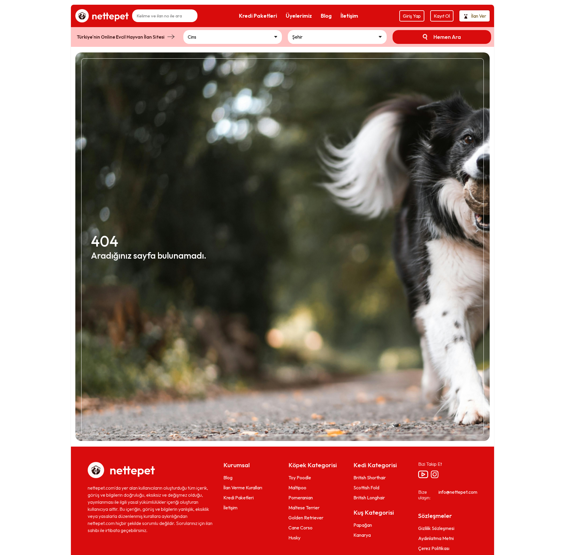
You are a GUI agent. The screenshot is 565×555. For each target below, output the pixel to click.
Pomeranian (300, 498)
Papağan (362, 525)
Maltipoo (297, 487)
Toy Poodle (299, 477)
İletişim (230, 508)
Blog (227, 477)
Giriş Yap (412, 16)
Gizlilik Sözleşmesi (436, 528)
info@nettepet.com (457, 492)
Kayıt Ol (442, 16)
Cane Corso (300, 528)
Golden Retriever (305, 518)
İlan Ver (478, 16)
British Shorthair (369, 477)
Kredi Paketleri (238, 498)
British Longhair (369, 498)
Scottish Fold (366, 487)
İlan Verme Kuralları (242, 487)
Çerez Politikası (433, 548)
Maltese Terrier (304, 508)
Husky (294, 538)
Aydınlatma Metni (436, 538)
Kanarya (362, 535)
